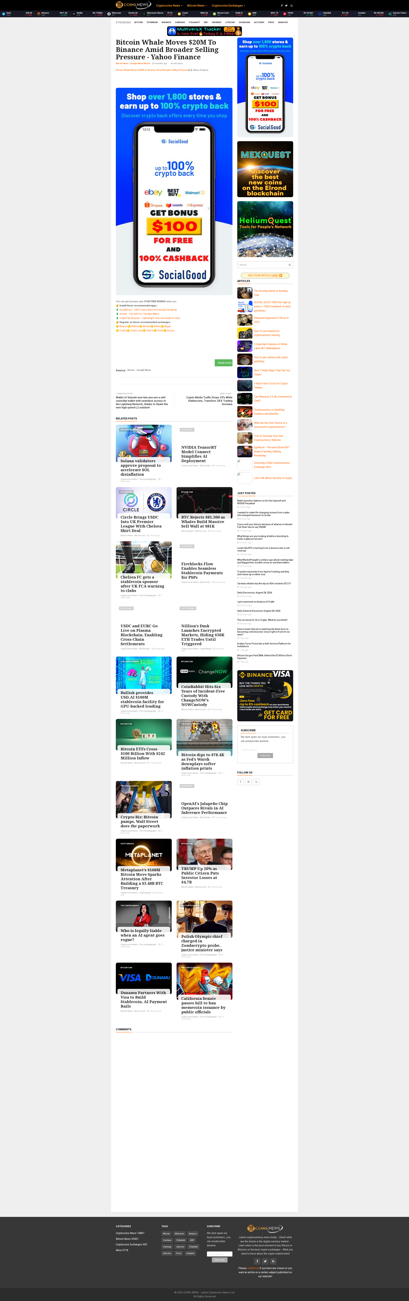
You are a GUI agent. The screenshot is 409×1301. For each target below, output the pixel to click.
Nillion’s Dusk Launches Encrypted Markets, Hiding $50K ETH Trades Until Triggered (202, 634)
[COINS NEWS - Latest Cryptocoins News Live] (133, 5)
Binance (166, 22)
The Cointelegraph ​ (129, 430)
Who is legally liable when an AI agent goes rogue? (143, 935)
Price (271, 22)
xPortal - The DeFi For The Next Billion (139, 313)
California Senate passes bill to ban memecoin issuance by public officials (203, 1005)
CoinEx (123, 330)
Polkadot (194, 22)
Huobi (160, 330)
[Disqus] (174, 1080)
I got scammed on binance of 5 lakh (255, 601)
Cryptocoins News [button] (168, 5)
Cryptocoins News (129, 479)
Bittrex (157, 326)
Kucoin (170, 330)
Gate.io (150, 330)
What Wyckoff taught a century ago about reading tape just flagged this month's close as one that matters (265, 561)
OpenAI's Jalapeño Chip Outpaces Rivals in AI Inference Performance (204, 808)
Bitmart (146, 326)
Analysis (283, 22)
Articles (243, 281)
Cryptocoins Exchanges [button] (227, 5)
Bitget (168, 326)
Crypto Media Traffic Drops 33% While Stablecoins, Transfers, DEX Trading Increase (209, 401)
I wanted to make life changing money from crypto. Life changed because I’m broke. (263, 513)
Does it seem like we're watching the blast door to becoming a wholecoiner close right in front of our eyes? (263, 632)
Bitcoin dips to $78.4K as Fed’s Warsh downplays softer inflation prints (202, 761)
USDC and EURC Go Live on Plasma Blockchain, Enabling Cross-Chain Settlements (141, 634)
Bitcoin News (122, 63)
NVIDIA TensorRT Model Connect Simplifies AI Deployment (199, 454)
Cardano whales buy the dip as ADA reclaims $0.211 (264, 583)
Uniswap (216, 22)
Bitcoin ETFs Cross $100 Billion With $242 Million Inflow (143, 753)
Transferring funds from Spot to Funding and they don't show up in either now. (263, 573)
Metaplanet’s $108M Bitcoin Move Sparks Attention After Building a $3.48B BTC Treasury (142, 878)
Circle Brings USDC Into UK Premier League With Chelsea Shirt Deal (141, 523)
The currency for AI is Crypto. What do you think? (262, 620)
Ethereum (152, 22)
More (122, 1250)
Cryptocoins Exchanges (131, 1244)
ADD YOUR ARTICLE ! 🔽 (265, 275)
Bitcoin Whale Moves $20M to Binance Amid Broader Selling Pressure (152, 70)
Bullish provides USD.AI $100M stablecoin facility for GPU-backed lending (142, 699)
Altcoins (259, 22)
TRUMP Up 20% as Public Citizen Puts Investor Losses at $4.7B (200, 875)
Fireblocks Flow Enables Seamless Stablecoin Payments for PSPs (202, 570)
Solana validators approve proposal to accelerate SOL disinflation (141, 467)
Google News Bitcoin (140, 63)
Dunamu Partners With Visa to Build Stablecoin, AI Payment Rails (144, 999)
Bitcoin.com (126, 492)
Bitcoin (138, 22)
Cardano (180, 22)
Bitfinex (135, 326)
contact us (253, 1268)
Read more (225, 362)
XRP (206, 22)
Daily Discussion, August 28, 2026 (254, 592)
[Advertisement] (174, 79)
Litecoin (230, 22)
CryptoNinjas (188, 608)
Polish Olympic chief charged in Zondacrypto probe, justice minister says (201, 943)
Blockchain (187, 430)
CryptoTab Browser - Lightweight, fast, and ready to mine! (150, 318)
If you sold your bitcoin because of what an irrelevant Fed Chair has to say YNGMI (264, 525)
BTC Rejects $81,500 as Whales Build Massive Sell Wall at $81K (203, 521)
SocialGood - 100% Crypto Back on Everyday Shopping (148, 309)
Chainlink (244, 22)
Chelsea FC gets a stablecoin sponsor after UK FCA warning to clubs (142, 583)
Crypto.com (136, 330)
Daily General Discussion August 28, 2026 (258, 611)
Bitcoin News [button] (195, 5)
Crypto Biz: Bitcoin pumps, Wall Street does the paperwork (140, 821)
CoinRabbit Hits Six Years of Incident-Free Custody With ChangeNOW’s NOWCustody (203, 695)
